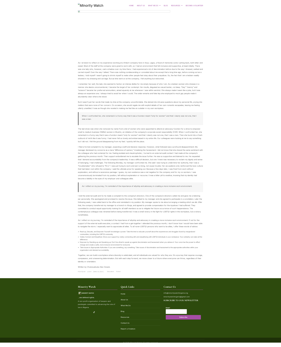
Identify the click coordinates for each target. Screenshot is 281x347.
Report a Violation (128, 329)
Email (168, 308)
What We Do (153, 5)
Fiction (118, 271)
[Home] (90, 6)
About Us (141, 5)
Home (131, 5)
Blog (166, 5)
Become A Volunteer (194, 5)
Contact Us (125, 323)
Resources (175, 5)
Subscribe (183, 317)
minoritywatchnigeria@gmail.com (177, 297)
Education (110, 271)
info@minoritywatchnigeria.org (176, 293)
